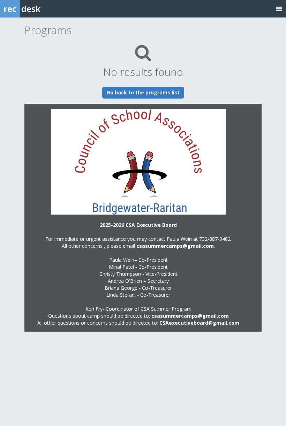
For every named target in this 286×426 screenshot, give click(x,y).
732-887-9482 (215, 239)
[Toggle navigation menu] (279, 8)
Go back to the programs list (143, 92)
